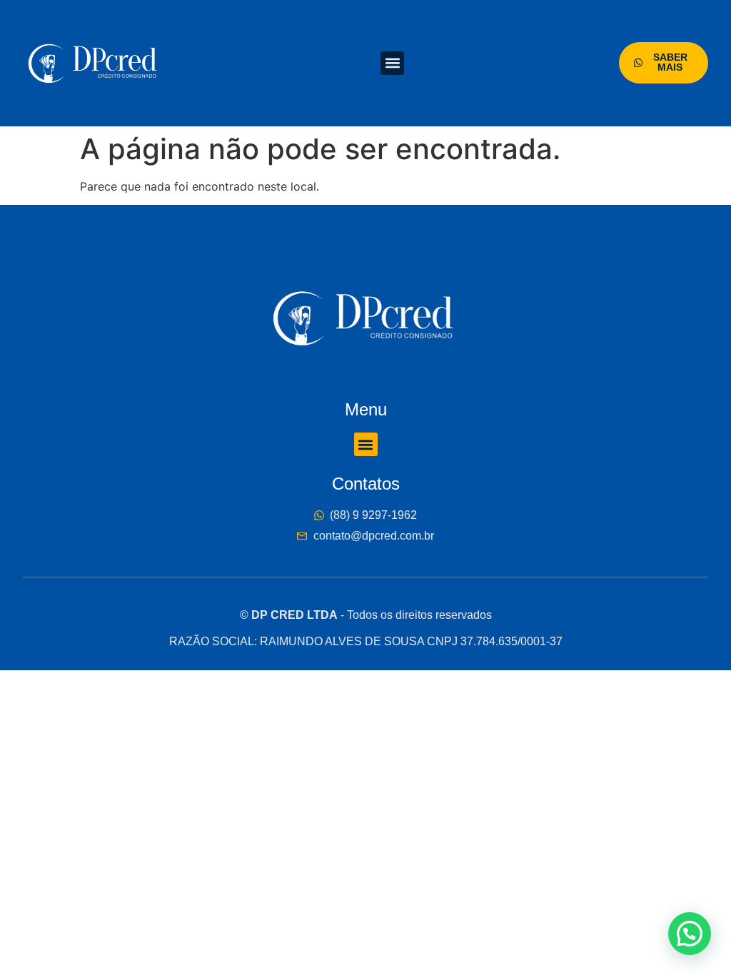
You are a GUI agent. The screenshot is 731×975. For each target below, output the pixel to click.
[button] (392, 63)
